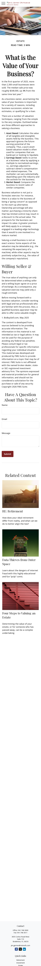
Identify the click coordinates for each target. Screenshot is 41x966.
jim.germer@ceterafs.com (20, 945)
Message (6, 433)
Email (4, 419)
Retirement (20, 960)
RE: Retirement (12, 511)
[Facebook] (16, 949)
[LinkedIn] (24, 949)
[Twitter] (20, 949)
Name (5, 405)
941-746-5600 (23, 930)
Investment (20, 963)
